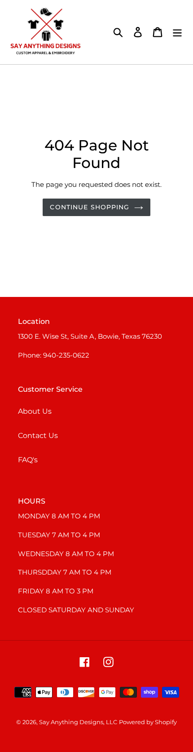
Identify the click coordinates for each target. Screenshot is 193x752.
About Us (35, 411)
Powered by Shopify (148, 721)
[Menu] (177, 32)
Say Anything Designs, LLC (78, 721)
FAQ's (28, 460)
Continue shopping (89, 207)
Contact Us (38, 435)
